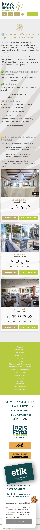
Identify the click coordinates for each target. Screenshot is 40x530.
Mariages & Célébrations (20, 367)
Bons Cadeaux (20, 372)
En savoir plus (10, 218)
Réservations (20, 389)
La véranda (20, 254)
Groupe (20, 358)
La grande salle (20, 199)
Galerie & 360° (20, 375)
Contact (20, 384)
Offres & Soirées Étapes (20, 369)
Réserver (32, 14)
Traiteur (20, 361)
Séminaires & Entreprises (20, 364)
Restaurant (20, 355)
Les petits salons (20, 309)
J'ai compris (19, 521)
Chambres (20, 350)
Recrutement (20, 386)
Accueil (20, 347)
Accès (20, 381)
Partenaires (20, 378)
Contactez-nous (28, 218)
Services (20, 352)
